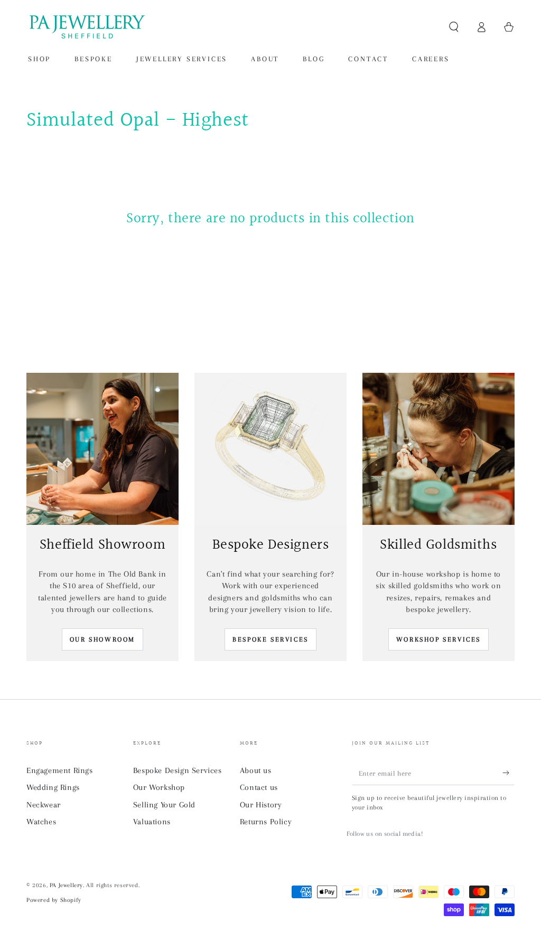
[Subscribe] (508, 773)
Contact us (259, 787)
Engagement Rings (59, 770)
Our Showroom (102, 639)
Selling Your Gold (164, 804)
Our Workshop (159, 787)
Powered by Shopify (53, 900)
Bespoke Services (270, 639)
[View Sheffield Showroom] (102, 449)
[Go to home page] (86, 27)
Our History (261, 804)
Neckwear (43, 804)
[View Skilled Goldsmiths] (438, 449)
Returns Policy (266, 821)
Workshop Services (438, 639)
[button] (454, 27)
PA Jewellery (66, 885)
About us (256, 770)
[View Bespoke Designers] (270, 449)
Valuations (152, 821)
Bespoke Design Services (177, 770)
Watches (41, 821)
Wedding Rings (53, 787)
